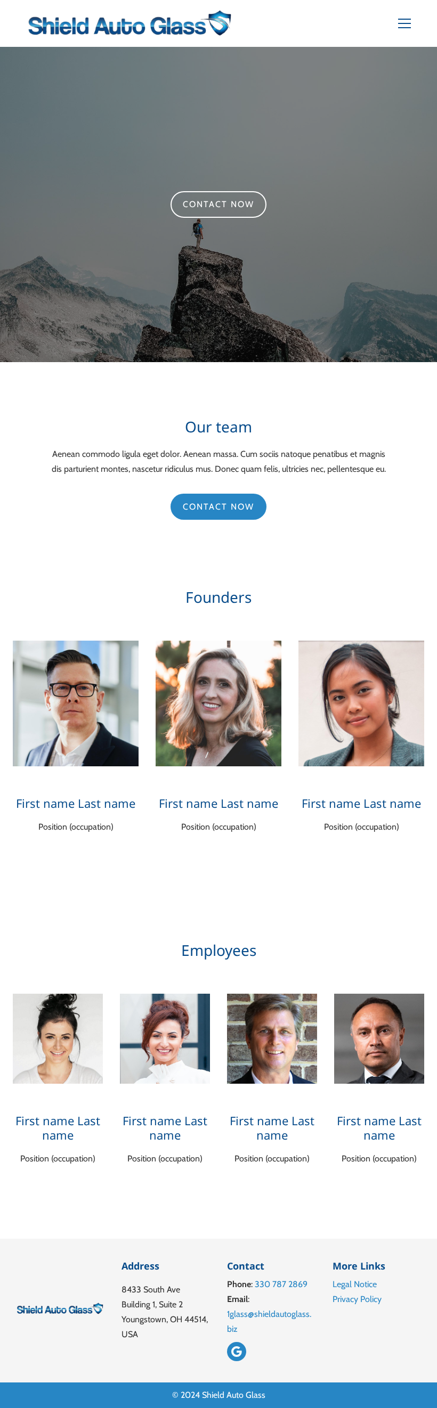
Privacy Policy (357, 1299)
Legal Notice (355, 1284)
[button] (411, 23)
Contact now (218, 204)
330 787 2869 (281, 1284)
